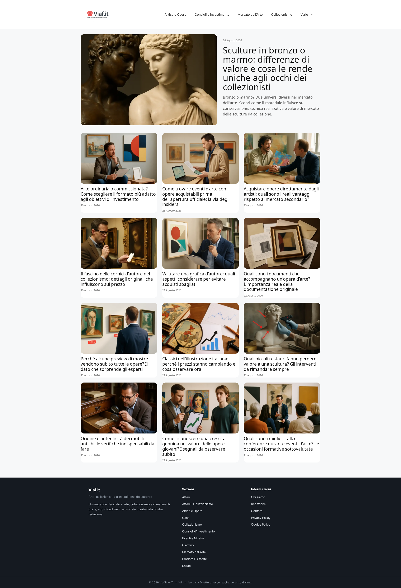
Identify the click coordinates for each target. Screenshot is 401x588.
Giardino (188, 545)
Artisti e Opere (175, 14)
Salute (186, 566)
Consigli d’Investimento (212, 14)
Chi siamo (258, 497)
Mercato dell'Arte (194, 552)
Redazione (258, 504)
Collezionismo (281, 14)
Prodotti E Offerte (194, 559)
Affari (186, 497)
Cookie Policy (260, 524)
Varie (304, 14)
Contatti (256, 511)
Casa (185, 518)
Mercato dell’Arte (250, 14)
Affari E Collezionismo (197, 504)
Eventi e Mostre (193, 538)
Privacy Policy (260, 518)
